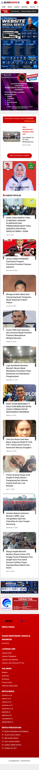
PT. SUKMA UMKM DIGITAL (12, 745)
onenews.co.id (7, 705)
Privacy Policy (7, 682)
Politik (32, 7)
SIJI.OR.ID (5, 643)
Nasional (25, 7)
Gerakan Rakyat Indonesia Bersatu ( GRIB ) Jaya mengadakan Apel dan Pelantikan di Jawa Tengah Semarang (18, 518)
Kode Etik (5, 676)
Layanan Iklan (7, 653)
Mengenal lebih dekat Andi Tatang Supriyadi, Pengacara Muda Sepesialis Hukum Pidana (18, 298)
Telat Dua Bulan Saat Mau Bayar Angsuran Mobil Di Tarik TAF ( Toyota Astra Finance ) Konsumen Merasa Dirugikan (19, 443)
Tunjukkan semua (29, 121)
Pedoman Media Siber (10, 686)
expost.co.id (6, 699)
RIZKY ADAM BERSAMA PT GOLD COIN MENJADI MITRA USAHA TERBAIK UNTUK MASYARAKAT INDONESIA (18, 408)
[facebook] (2, 631)
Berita (10, 7)
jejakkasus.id (6, 715)
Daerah (16, 7)
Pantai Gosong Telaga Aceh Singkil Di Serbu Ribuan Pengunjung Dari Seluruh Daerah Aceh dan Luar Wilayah (18, 480)
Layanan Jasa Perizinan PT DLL (13, 663)
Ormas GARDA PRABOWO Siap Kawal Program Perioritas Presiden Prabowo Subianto (18, 263)
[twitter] (5, 631)
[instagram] (14, 631)
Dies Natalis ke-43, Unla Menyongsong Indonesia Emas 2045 (28, 140)
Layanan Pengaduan (9, 656)
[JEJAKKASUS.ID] (10, 4)
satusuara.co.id (7, 709)
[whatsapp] (8, 631)
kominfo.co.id (7, 695)
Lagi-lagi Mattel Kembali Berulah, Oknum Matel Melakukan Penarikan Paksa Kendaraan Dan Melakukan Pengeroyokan (18, 370)
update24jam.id (7, 722)
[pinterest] (11, 631)
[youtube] (17, 631)
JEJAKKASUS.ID (25, 761)
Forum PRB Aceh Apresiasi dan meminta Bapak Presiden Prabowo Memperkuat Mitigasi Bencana (19, 334)
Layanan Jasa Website (10, 660)
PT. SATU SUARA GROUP (11, 742)
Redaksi (5, 672)
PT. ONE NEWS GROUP (10, 738)
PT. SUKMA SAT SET (9, 748)
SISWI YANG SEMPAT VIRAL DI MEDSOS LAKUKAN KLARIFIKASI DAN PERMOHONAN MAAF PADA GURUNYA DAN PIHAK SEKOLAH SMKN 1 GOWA (18, 224)
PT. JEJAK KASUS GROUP (11, 735)
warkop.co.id (6, 702)
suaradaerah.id (7, 719)
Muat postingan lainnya (19, 155)
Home (4, 7)
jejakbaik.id (6, 712)
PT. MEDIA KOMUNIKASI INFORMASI (15, 732)
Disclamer (5, 679)
